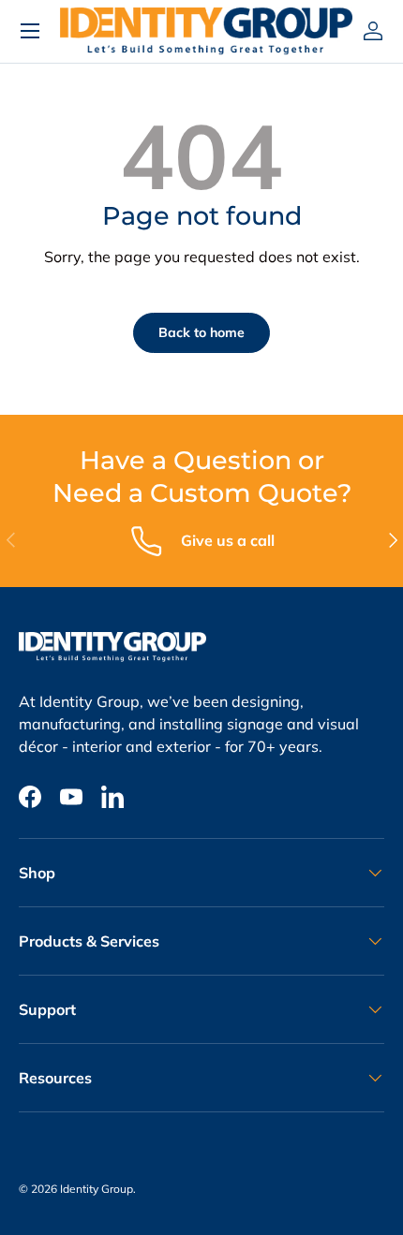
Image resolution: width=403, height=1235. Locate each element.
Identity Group (96, 1189)
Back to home (201, 332)
